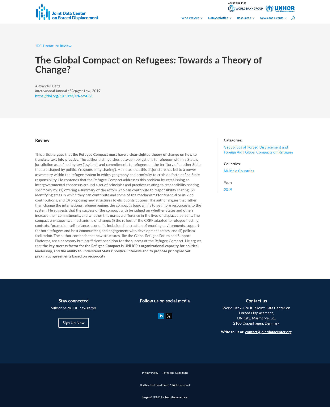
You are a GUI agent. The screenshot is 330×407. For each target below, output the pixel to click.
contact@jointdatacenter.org (268, 332)
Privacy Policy (150, 373)
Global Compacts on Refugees (269, 152)
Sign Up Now (74, 323)
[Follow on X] (169, 316)
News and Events (271, 17)
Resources (244, 17)
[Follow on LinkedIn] (161, 316)
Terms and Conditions (175, 373)
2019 (228, 190)
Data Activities (218, 17)
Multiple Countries (239, 171)
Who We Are (190, 17)
